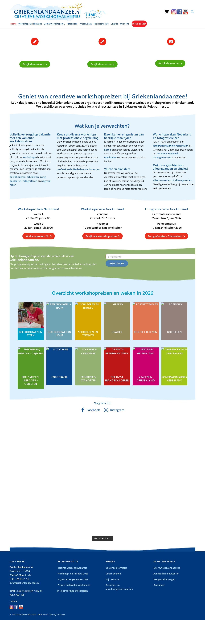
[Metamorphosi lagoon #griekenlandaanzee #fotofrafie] (161, 438)
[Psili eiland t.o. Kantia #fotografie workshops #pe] (91, 497)
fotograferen (30, 180)
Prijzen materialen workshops (73, 585)
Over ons (124, 23)
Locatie (114, 23)
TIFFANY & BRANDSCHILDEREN (116, 378)
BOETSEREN (174, 332)
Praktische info (101, 23)
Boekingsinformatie (116, 567)
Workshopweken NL (37, 236)
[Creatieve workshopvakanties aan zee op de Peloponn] (44, 444)
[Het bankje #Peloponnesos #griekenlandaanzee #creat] (20, 497)
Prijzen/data (85, 23)
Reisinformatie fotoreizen (73, 590)
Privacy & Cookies (57, 614)
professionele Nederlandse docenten (78, 169)
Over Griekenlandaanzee (166, 567)
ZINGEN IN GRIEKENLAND (146, 378)
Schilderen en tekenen (88, 333)
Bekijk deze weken (33, 64)
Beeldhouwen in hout (59, 333)
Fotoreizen (72, 23)
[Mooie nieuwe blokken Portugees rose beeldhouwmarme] (20, 446)
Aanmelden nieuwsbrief (166, 573)
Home (13, 23)
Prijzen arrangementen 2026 (72, 579)
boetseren (15, 180)
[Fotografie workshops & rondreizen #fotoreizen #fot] (184, 442)
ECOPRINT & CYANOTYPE (88, 378)
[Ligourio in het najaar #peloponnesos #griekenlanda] (137, 440)
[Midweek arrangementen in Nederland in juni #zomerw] (67, 442)
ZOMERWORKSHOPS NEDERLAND (174, 378)
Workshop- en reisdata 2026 (72, 573)
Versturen (116, 263)
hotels (108, 149)
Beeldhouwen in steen (30, 333)
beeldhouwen (18, 176)
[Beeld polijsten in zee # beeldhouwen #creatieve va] (137, 501)
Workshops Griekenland (30, 23)
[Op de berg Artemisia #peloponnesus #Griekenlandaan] (67, 503)
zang (43, 176)
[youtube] (185, 11)
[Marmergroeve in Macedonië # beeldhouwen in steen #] (91, 444)
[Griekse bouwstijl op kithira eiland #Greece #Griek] (161, 495)
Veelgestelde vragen (164, 579)
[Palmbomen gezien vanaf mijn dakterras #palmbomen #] (184, 499)
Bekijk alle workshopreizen (101, 236)
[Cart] (166, 8)
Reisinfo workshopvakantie (72, 567)
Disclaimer (159, 585)
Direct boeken (139, 23)
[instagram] (173, 11)
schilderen (33, 176)
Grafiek (117, 332)
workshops (29, 157)
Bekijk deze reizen (101, 64)
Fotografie (59, 377)
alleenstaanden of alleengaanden (172, 180)
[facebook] (179, 11)
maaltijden (110, 157)
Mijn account (113, 579)
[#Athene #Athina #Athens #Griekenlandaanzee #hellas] (114, 430)
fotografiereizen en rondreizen (171, 145)
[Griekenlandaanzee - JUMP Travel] (58, 19)
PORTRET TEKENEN (145, 332)
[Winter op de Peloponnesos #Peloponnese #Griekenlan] (114, 505)
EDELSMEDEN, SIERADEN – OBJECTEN (30, 380)
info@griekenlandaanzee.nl (24, 583)
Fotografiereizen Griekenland (165, 236)
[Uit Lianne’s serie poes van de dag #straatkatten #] (44, 501)
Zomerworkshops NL (54, 23)
